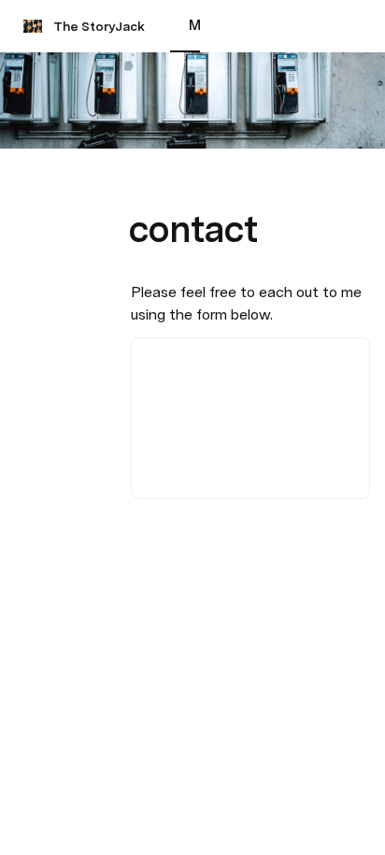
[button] (141, 187)
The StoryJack (99, 26)
